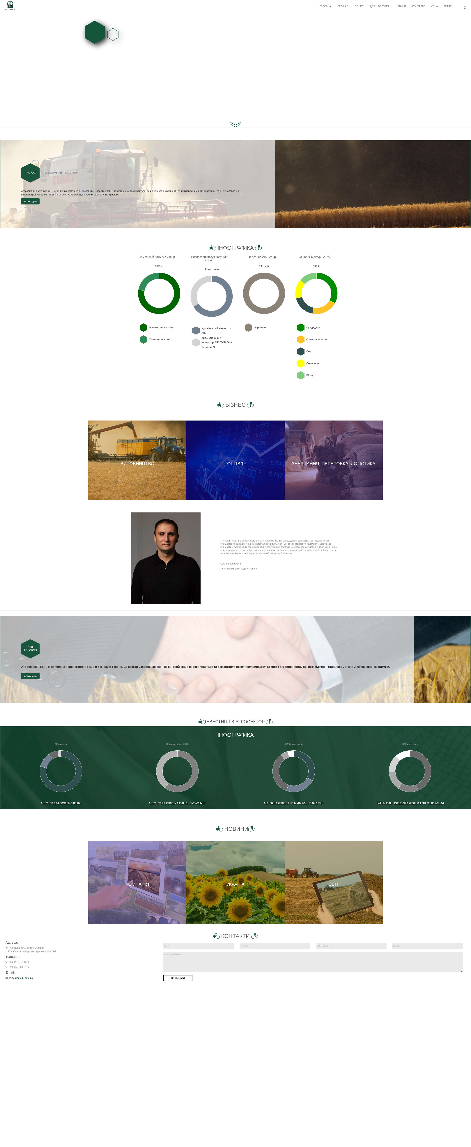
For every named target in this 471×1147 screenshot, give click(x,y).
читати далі (30, 201)
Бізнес (359, 6)
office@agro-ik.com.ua (21, 978)
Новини (401, 6)
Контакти (418, 6)
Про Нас (342, 6)
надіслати (178, 978)
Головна (325, 6)
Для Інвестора (379, 6)
